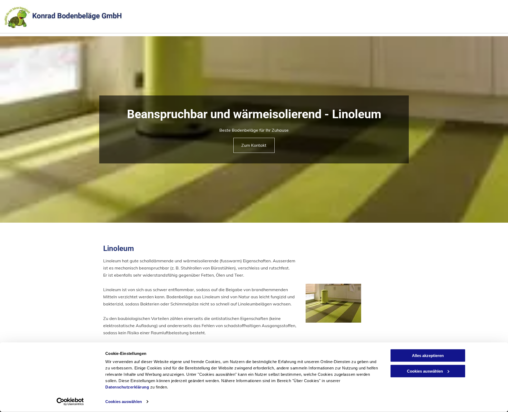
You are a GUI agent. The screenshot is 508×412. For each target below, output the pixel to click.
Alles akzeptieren (428, 355)
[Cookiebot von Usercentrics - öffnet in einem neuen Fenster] (70, 402)
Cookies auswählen (123, 401)
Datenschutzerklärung (127, 387)
